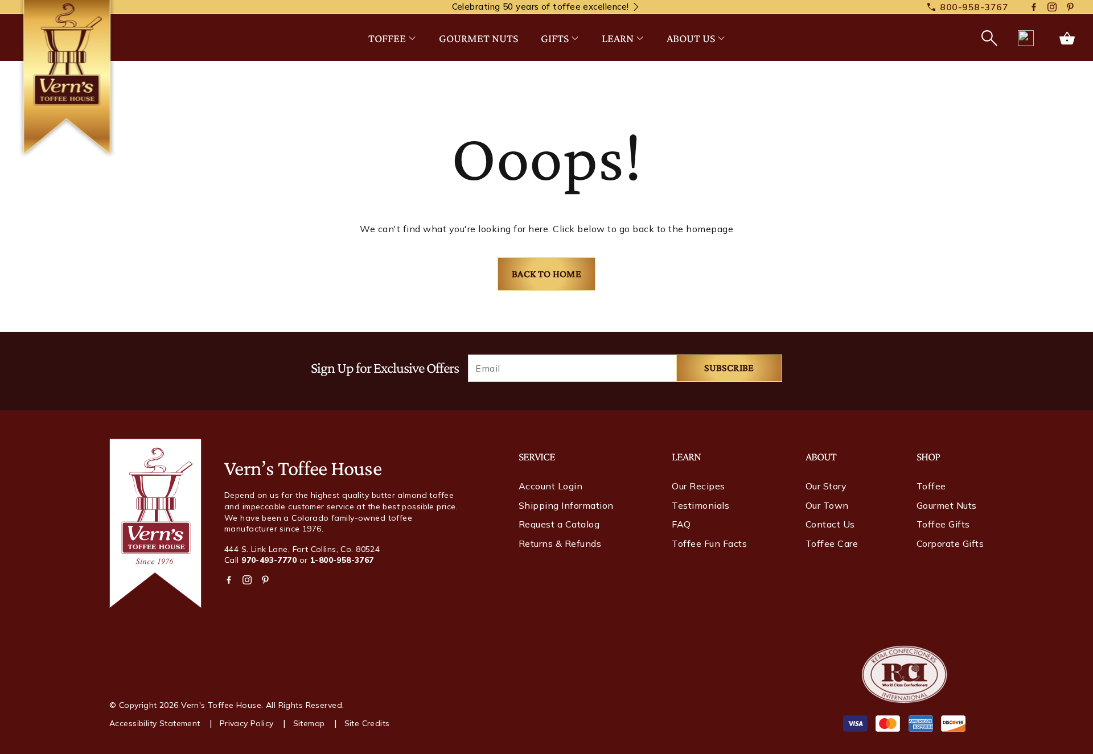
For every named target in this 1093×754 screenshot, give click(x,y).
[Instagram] (1052, 7)
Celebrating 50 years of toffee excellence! (540, 6)
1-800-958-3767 (342, 560)
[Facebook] (1033, 7)
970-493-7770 (269, 560)
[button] (988, 38)
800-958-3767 (974, 7)
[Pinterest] (1070, 7)
